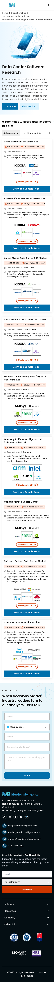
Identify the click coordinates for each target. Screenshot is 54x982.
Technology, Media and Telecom (18, 16)
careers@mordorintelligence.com (24, 839)
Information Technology (14, 19)
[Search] (49, 133)
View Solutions (29, 106)
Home (5, 13)
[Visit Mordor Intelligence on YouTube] (26, 816)
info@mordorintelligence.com (22, 825)
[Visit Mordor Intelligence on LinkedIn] (10, 816)
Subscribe (27, 889)
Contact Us (10, 106)
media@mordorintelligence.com (24, 832)
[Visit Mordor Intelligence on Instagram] (21, 816)
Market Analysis (18, 13)
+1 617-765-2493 (16, 845)
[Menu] (4, 5)
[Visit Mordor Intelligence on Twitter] (4, 816)
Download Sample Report (27, 188)
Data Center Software (40, 19)
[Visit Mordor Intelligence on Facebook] (15, 816)
